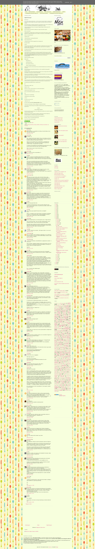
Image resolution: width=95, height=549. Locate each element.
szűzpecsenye (62, 377)
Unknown (28, 476)
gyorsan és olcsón (57, 328)
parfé (61, 362)
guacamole (55, 327)
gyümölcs (67, 329)
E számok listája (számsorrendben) (59, 177)
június (57, 254)
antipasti (68, 305)
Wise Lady (28, 405)
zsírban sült (55, 391)
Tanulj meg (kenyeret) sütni (58, 274)
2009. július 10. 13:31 (30, 231)
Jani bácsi (69, 334)
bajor (70, 307)
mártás (57, 353)
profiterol (59, 365)
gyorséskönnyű (31, 124)
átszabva (66, 306)
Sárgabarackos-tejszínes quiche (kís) (61, 238)
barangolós (67, 308)
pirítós (60, 364)
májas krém (67, 350)
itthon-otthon (56, 334)
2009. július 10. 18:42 (30, 315)
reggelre (65, 368)
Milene (28, 338)
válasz (61, 385)
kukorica (55, 345)
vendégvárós (56, 387)
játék (56, 335)
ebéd (55, 318)
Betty (27, 310)
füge (62, 324)
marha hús (69, 352)
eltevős (60, 320)
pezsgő (57, 364)
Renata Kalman (29, 439)
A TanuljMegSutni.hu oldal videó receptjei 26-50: (56, 13)
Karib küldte (63, 338)
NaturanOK (68, 358)
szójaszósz (55, 377)
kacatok (68, 335)
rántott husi (56, 367)
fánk (69, 321)
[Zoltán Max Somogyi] (54, 104)
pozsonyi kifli (55, 365)
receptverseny (56, 368)
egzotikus (56, 319)
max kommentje (61, 354)
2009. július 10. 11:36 (30, 166)
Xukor (68, 388)
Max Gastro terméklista (40, 11)
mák (58, 351)
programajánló (63, 365)
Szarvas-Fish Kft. (56, 122)
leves (65, 348)
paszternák (55, 363)
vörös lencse (58, 388)
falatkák (61, 321)
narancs (63, 358)
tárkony (65, 378)
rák (69, 366)
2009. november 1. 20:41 (30, 493)
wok (61, 388)
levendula (61, 348)
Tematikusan (56, 166)
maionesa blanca (61, 350)
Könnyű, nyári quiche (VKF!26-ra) (61, 242)
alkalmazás (58, 304)
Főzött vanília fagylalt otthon (62, 141)
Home (26, 11)
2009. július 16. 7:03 (30, 403)
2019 (56, 205)
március (57, 258)
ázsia (62, 307)
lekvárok (68, 346)
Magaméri (69, 349)
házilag (55, 332)
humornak (63, 332)
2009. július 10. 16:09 (30, 293)
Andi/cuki (28, 419)
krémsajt (60, 344)
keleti (55, 339)
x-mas (64, 388)
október (57, 221)
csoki (60, 315)
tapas (56, 378)
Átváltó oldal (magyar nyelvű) (58, 173)
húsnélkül (69, 332)
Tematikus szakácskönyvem (56, 11)
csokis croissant (65, 315)
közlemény (41, 124)
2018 (56, 206)
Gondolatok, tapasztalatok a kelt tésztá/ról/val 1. (61, 181)
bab (64, 307)
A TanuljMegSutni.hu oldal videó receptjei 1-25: (31, 13)
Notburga (28, 487)
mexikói (68, 355)
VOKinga (28, 317)
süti (60, 373)
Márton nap (61, 353)
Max (27, 201)
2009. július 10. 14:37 (30, 253)
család (55, 314)
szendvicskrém (62, 376)
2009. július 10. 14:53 (30, 269)
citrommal (64, 313)
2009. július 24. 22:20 (30, 455)
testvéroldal (62, 380)
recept (62, 367)
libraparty (55, 349)
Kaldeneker (63, 336)
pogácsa (69, 364)
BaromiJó (59, 309)
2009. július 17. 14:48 (30, 432)
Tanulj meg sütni (68, 377)
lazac (63, 346)
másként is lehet (68, 353)
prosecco (69, 365)
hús (66, 332)
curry (68, 313)
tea (54, 379)
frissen (60, 324)
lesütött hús (68, 347)
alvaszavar (60, 305)
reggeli (61, 368)
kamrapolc (67, 336)
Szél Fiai (68, 375)
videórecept (63, 387)
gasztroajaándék (62, 325)
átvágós (55, 307)
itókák (68, 333)
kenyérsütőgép (61, 340)
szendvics (55, 376)
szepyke (28, 353)
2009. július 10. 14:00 (30, 237)
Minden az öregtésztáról (57, 188)
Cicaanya (59, 313)
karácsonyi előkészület (66, 337)
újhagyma (61, 384)
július (57, 225)
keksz (68, 338)
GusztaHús (67, 327)
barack (64, 308)
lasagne (61, 346)
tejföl (64, 379)
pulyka (56, 366)
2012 (56, 214)
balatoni (61, 308)
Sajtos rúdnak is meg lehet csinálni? (59, 290)
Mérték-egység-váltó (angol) (58, 187)
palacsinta (55, 361)
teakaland (58, 379)
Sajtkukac (28, 367)
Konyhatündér (29, 295)
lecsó (65, 346)
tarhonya (60, 378)
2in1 (55, 303)
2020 (56, 204)
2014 (56, 211)
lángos (58, 346)
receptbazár (67, 367)
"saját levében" (29, 239)
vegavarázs (28, 255)
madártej (66, 349)
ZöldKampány (56, 390)
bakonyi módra (57, 308)
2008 (56, 262)
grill (68, 326)
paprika (64, 361)
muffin (68, 357)
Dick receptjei (66, 316)
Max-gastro (56, 276)
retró (58, 369)
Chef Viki (28, 135)
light (58, 349)
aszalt (63, 306)
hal (65, 330)
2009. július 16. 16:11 (30, 411)
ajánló (28, 124)
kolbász (59, 342)
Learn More (67, 2)
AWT (57, 307)
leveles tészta (56, 348)
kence (68, 339)
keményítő (64, 339)
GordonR (65, 326)
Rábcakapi (63, 366)
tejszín (68, 379)
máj (64, 350)
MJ (60, 356)
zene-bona (59, 389)
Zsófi (27, 155)
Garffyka (28, 362)
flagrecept (67, 322)
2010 (56, 216)
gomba (60, 326)
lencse (55, 347)
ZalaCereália (55, 389)
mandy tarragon (29, 233)
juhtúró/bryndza (64, 335)
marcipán (65, 352)
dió (54, 317)
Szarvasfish (56, 375)
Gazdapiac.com (56, 178)
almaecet (69, 304)
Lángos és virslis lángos (59, 247)
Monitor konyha (68, 356)
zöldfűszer (68, 389)
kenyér (55, 340)
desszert (61, 316)
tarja (62, 378)
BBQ (68, 309)
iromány (35, 124)
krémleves (55, 344)
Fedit (55, 322)
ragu (66, 366)
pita (62, 364)
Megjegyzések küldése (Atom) (40, 527)
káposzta (59, 337)
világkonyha (68, 387)
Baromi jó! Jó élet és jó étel (58, 119)
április (57, 257)
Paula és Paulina (60, 363)
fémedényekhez (60, 322)
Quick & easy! (27, 17)
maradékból (60, 352)
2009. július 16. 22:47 (30, 425)
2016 (56, 209)
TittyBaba (68, 381)
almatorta (56, 305)
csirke (65, 314)
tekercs (55, 380)
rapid (59, 367)
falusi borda (66, 321)
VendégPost (67, 386)
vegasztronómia (62, 386)
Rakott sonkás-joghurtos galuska (63, 130)
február (57, 259)
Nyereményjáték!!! (61, 135)
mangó (67, 351)
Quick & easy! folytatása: (59, 239)
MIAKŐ (58, 356)
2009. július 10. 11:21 (30, 153)
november (57, 220)
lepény (58, 347)
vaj (58, 385)
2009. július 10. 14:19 (30, 248)
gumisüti (60, 327)
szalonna (60, 374)
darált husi (56, 316)
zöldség (61, 390)
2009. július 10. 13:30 (30, 216)
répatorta (69, 368)
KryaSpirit (28, 271)
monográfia (57, 357)
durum (69, 317)
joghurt (59, 335)
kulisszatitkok (45, 124)
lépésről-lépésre (63, 347)
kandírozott (55, 337)
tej (61, 379)
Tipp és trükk (62, 381)
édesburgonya (61, 318)
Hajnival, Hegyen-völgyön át (58, 278)
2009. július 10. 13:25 (30, 207)
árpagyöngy (60, 306)
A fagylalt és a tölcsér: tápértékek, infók (60, 171)
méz (55, 356)
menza (65, 355)
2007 (56, 263)
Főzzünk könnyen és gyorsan (44, 13)
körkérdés (38, 124)
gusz (62, 327)
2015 (56, 210)
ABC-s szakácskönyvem (48, 11)
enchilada (66, 320)
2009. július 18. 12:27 (30, 437)
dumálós (64, 317)
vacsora (68, 384)
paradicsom (56, 362)
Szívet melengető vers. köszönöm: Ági (60, 294)
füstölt (65, 324)
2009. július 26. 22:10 (30, 474)
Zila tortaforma (64, 389)
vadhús (55, 385)
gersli (68, 325)
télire (59, 380)
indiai (59, 333)
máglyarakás (55, 350)
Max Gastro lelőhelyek (32, 11)
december (57, 219)
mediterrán (60, 355)
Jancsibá (65, 334)
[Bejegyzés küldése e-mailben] (25, 123)
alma (62, 304)
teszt (65, 380)
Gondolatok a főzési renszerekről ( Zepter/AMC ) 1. (61, 180)
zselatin (66, 390)
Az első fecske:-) (58, 230)
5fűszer (58, 303)
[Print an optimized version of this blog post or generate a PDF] (27, 121)
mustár (59, 358)
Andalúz (64, 305)
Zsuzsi (28, 250)
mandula (64, 351)
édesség (66, 318)
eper (70, 320)
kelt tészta (59, 339)
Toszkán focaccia (58, 245)
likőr (60, 349)
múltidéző (55, 358)
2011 (56, 215)
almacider (66, 304)
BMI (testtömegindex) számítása (59, 174)
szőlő (59, 377)
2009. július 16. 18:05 (30, 417)
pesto (64, 363)
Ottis (27, 427)
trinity (27, 209)
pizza (65, 364)
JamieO (62, 334)
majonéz (55, 351)
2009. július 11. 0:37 (29, 331)
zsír (68, 390)
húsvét (56, 333)
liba (68, 348)
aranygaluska (55, 306)
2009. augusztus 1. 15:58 (30, 485)
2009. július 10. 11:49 (30, 173)
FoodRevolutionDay (63, 323)
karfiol (60, 338)
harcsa (59, 331)
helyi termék (59, 332)
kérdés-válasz (68, 340)
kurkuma (55, 346)
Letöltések (63, 11)
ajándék (65, 303)
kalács (59, 336)
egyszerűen (63, 319)
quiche (60, 366)
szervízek (68, 376)
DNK (61, 317)
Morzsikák (64, 357)
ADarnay (61, 303)
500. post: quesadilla (59, 226)
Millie (27, 434)
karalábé (57, 338)
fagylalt (57, 321)
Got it (71, 2)
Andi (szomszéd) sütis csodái (58, 281)
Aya (59, 307)
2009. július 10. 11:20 (30, 149)
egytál (70, 319)
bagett (67, 307)
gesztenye (55, 326)
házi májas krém (67, 331)
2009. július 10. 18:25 (30, 308)
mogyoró (63, 356)
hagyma (62, 330)
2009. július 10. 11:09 (30, 133)
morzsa (61, 357)
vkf (54, 388)
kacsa (55, 336)
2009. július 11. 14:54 (30, 360)
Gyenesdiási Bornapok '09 (59, 246)
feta (64, 322)
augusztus (57, 224)
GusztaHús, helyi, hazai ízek (58, 120)
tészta (69, 380)
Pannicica (59, 361)
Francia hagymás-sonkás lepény (60, 233)
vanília (65, 385)
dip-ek (58, 317)
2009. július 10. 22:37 (30, 320)
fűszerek (69, 324)
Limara (63, 349)
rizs (63, 369)
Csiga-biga (60, 314)
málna (61, 351)
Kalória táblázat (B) (57, 184)
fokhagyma (56, 323)
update (65, 384)
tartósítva (68, 378)
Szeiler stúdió (62, 375)
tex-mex (57, 381)
